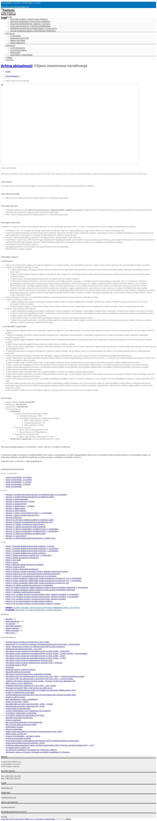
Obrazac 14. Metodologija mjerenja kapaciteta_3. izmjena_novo (31, 538)
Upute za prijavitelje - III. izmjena (19, 479)
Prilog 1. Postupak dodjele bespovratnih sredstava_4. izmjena (30, 546)
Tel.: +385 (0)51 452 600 (11, 776)
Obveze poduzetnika (14, 729)
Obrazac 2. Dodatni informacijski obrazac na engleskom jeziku (30, 497)
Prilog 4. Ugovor (12, 562)
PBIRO (68, 819)
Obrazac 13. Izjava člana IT (16, 536)
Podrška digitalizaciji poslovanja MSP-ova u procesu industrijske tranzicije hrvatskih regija (41, 695)
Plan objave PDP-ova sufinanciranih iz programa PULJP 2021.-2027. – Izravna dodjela (39, 678)
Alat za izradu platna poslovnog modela (21, 724)
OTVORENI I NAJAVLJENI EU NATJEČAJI (21, 713)
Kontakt (10, 60)
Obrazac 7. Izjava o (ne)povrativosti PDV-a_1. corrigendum (29, 513)
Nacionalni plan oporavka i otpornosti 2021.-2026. (25, 706)
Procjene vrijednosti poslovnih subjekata (30, 21)
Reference (10, 45)
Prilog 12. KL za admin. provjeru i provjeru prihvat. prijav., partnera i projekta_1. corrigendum (42, 596)
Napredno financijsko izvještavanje (19, 717)
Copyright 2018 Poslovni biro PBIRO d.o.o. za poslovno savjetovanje (28, 819)
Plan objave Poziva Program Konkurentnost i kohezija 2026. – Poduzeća (34, 662)
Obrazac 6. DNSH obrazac (16, 510)
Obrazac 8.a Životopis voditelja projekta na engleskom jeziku (29, 520)
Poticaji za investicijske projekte (18, 738)
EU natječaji (15, 36)
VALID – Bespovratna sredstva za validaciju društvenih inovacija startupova (35, 646)
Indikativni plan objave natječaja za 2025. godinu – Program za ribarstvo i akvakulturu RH (40, 681)
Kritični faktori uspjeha (14, 727)
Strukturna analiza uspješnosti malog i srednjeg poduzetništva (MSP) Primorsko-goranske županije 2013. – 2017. (50, 745)
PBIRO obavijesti (17, 43)
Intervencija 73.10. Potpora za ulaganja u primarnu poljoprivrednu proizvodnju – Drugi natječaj (43, 644)
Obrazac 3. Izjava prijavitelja (17, 499)
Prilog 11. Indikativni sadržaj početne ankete (23, 592)
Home (8, 71)
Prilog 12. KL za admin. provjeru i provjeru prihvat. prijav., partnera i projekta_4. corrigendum (42, 594)
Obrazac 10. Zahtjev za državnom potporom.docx (25, 524)
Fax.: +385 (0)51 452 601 (11, 778)
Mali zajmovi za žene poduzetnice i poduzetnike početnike (28, 674)
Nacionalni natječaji (19, 38)
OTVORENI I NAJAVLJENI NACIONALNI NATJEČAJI (25, 715)
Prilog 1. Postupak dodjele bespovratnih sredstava (26, 553)
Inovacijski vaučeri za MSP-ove (18, 747)
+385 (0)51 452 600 (9, 7)
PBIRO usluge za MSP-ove (16, 734)
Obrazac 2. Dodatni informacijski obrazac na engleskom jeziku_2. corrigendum (36, 494)
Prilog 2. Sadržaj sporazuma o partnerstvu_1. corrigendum (28, 555)
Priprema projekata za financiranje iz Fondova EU (33, 28)
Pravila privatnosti (8, 807)
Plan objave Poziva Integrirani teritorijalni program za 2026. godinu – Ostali (35, 656)
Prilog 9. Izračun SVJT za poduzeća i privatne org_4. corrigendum (31, 576)
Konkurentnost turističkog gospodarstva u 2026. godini (27, 642)
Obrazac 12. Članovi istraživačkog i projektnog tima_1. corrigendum (32, 531)
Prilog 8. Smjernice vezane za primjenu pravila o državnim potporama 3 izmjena (37, 571)
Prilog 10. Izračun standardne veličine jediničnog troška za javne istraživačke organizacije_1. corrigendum (47, 587)
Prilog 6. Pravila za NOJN (15, 567)
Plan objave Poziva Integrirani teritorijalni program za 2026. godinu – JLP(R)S (36, 658)
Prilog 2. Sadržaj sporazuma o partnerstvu (22, 557)
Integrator (10, 667)
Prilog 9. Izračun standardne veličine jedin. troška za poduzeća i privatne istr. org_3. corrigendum (43, 578)
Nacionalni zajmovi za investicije (18, 672)
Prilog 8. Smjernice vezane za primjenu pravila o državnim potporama (33, 573)
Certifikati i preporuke (21, 55)
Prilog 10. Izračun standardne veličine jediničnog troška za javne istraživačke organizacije (40, 590)
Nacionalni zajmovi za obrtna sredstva (21, 669)
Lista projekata (17, 48)
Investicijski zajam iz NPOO (16, 665)
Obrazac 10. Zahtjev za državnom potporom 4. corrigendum (29, 585)
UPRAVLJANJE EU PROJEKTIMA (18, 708)
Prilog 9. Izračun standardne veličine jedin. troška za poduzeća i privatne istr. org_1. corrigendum (43, 580)
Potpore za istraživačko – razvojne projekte (23, 736)
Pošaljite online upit (8, 797)
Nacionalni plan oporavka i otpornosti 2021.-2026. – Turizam (29, 704)
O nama (9, 57)
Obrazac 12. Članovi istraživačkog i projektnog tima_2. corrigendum (32, 529)
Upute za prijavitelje (13, 486)
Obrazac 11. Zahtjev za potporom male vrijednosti (25, 526)
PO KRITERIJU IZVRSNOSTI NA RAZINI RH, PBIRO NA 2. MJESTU (31, 750)
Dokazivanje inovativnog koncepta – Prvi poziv (24, 649)
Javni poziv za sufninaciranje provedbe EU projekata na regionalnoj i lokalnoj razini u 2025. (41, 690)
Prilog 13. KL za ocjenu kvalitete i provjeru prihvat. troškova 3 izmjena (33, 603)
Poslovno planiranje (13, 720)
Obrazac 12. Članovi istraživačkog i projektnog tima (26, 533)
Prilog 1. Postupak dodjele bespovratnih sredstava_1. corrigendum (32, 551)
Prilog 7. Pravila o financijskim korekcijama (22, 569)
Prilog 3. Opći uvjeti (13, 560)
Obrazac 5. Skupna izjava (15, 508)
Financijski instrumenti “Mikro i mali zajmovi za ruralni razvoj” (29, 688)
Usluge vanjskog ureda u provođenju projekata (33, 30)
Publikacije (15, 52)
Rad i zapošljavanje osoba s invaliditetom (22, 699)
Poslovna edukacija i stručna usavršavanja (30, 26)
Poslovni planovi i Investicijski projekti (29, 19)
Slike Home (10, 633)
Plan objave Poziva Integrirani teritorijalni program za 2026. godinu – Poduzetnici (37, 651)
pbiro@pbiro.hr (23, 7)
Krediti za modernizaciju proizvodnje (20, 692)
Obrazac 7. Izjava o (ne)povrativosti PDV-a (22, 515)
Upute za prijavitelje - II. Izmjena (18, 482)
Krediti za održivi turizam (15, 697)
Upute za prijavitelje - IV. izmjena (19, 477)
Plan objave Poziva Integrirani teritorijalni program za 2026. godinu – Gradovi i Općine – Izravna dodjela (46, 653)
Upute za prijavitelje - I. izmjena (18, 484)
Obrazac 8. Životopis (14, 517)
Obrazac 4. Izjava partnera (16, 503)
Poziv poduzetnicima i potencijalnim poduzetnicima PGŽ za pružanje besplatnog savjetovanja (42, 740)
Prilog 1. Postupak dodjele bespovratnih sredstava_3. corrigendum (32, 548)
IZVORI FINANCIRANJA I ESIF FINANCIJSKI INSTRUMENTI (28, 711)
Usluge (9, 17)
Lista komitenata (18, 50)
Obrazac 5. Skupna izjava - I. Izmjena (20, 506)
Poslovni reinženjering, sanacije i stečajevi (30, 24)
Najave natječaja (17, 40)
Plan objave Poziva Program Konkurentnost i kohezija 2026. (29, 660)
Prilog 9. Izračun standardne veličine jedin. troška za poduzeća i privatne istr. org (37, 583)
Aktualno (10, 33)
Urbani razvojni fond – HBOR (17, 701)
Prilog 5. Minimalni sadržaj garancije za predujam (25, 564)
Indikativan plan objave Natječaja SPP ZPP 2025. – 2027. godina (31, 685)
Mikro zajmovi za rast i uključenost (19, 683)
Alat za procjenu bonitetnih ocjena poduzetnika (24, 722)
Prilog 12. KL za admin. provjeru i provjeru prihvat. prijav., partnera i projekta (36, 599)
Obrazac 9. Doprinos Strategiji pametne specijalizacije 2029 (29, 522)
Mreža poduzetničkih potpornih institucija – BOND (25, 743)
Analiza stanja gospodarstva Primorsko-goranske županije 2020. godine (34, 731)
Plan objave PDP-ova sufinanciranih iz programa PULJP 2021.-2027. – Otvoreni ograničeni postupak (45, 676)
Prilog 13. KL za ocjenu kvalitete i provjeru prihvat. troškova (29, 601)
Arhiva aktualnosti (16, 65)
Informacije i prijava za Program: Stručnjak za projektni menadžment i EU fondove (38, 752)
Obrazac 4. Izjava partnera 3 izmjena (20, 501)
